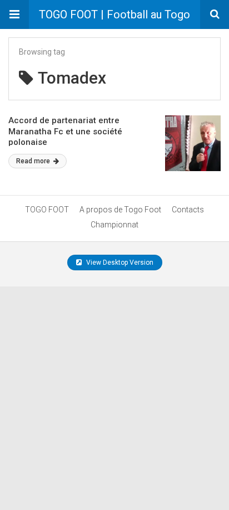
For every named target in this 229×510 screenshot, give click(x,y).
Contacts (188, 209)
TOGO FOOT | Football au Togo (114, 14)
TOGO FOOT (47, 209)
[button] (14, 14)
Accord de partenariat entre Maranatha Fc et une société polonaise (65, 131)
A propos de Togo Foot (120, 209)
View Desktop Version (118, 262)
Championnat (114, 224)
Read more (34, 161)
